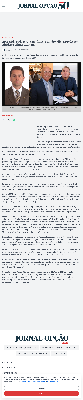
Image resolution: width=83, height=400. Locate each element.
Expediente (8, 362)
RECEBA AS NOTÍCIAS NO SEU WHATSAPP (59, 347)
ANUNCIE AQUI (58, 353)
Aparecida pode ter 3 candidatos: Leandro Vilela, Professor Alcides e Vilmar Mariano (40, 43)
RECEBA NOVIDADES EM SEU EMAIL (33, 353)
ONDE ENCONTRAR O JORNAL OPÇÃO (22, 347)
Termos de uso (10, 373)
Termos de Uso (52, 381)
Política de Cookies (29, 381)
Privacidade (8, 367)
